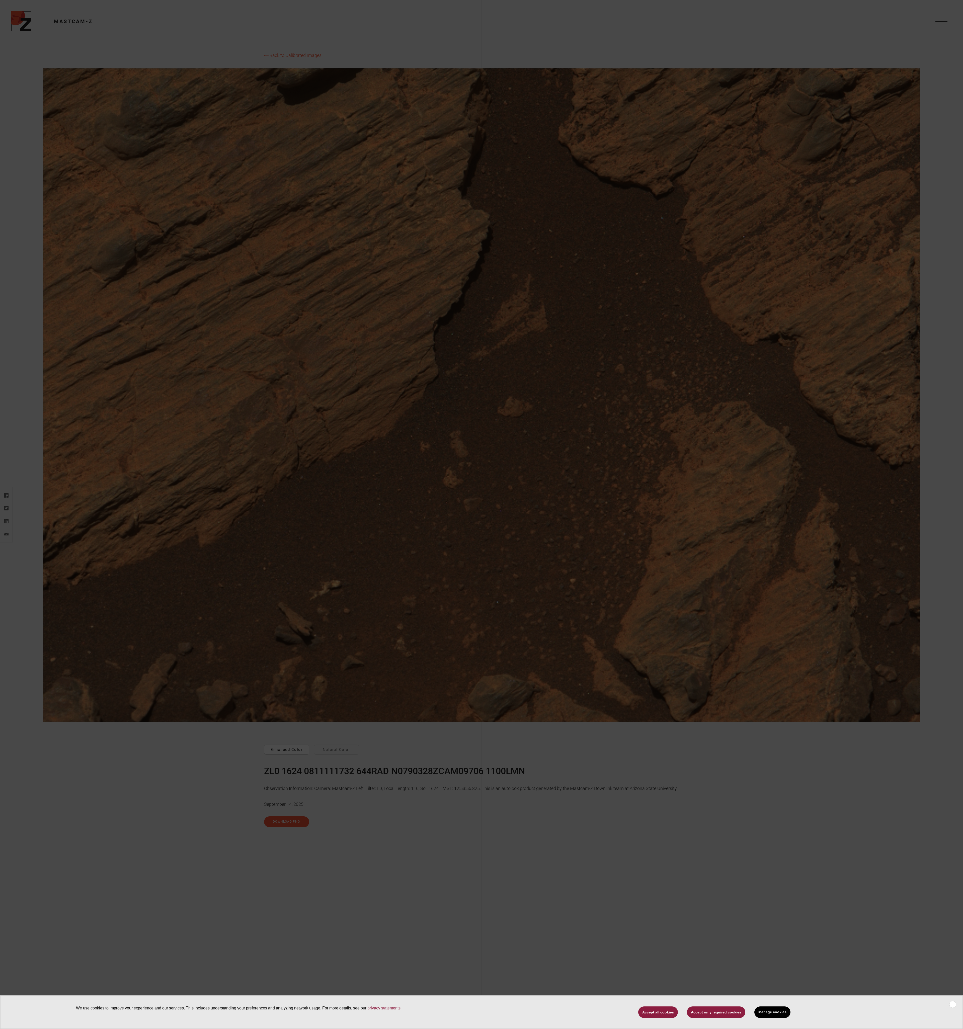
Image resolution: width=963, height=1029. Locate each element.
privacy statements (383, 1008)
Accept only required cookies (716, 1012)
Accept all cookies (658, 1012)
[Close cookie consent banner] (952, 1004)
